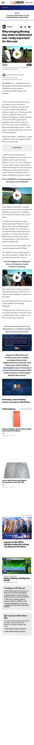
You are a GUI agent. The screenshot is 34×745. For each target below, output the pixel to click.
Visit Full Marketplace (26, 409)
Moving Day (6, 86)
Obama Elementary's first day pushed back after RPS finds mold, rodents (16, 605)
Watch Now (29, 2)
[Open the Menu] (3, 2)
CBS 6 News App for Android (15, 629)
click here (26, 368)
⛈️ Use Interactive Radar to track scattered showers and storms (17, 16)
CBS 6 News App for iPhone (15, 631)
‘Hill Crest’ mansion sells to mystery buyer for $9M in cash (15, 600)
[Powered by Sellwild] (29, 515)
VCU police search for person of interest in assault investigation (16, 592)
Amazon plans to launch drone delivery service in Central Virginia (16, 596)
